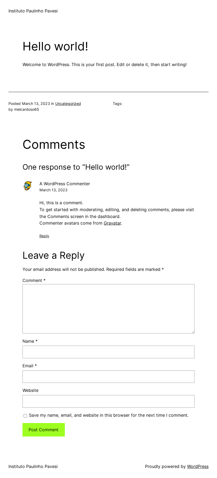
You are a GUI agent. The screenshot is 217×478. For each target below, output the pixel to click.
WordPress (198, 466)
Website (30, 390)
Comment (34, 280)
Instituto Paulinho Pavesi (33, 10)
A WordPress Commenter (64, 183)
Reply (44, 236)
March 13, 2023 (53, 190)
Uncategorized (68, 103)
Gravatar (112, 223)
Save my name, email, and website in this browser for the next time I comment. (108, 415)
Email (29, 365)
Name (30, 341)
